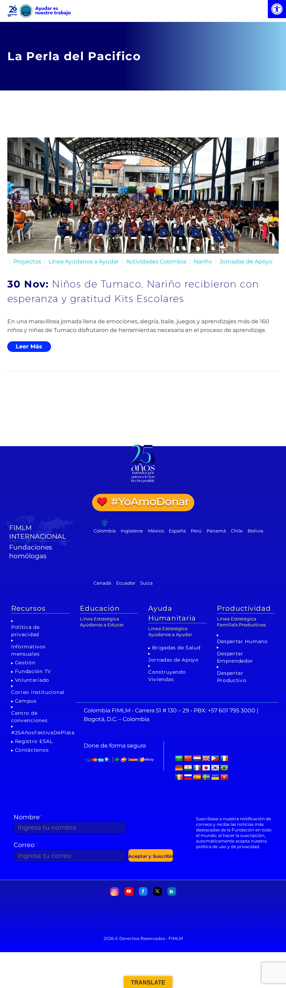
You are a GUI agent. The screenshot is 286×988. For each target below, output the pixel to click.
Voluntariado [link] (32, 680)
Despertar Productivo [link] (232, 676)
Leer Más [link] (29, 346)
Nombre (28, 817)
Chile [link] (237, 530)
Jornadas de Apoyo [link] (245, 261)
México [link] (156, 530)
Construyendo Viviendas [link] (167, 675)
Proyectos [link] (27, 261)
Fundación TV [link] (33, 671)
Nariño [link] (203, 261)
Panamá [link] (216, 530)
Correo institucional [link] (38, 692)
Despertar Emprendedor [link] (235, 657)
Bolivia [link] (255, 530)
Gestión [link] (25, 662)
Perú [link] (196, 530)
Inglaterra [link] (132, 530)
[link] (277, 9)
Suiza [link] (146, 583)
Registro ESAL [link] (34, 741)
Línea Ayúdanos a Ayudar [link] (83, 261)
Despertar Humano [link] (242, 641)
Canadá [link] (102, 583)
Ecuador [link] (125, 583)
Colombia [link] (104, 530)
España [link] (177, 530)
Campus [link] (26, 701)
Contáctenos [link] (32, 750)
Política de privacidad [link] (25, 631)
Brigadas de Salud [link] (176, 648)
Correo (26, 845)
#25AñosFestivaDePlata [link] (43, 732)
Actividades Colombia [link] (156, 261)
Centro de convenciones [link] (29, 717)
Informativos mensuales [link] (28, 650)
